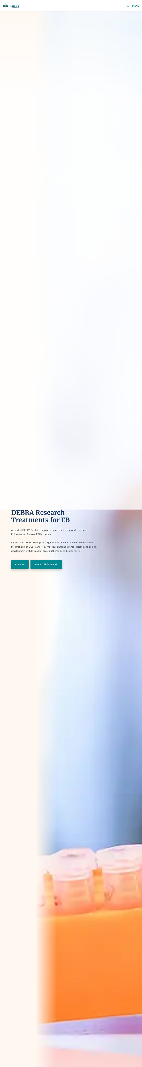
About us (20, 564)
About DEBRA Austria (46, 564)
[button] (133, 5)
